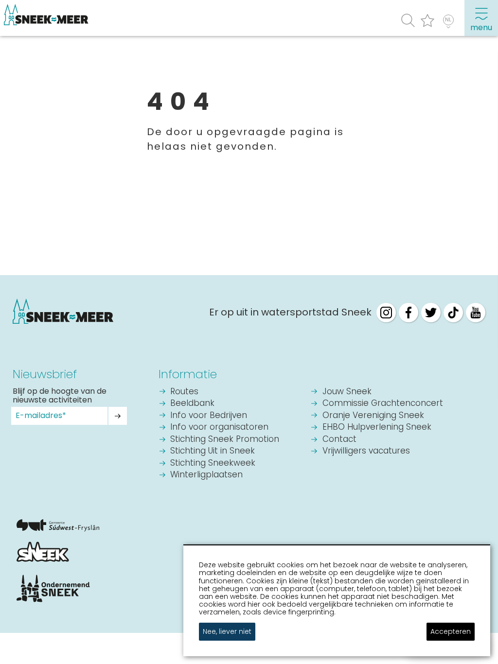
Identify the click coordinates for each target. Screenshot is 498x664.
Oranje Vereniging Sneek (373, 416)
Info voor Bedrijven (208, 416)
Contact (339, 440)
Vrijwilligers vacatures (366, 451)
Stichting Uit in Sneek (212, 451)
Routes (184, 392)
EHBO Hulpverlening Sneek (376, 427)
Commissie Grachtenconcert (382, 404)
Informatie (188, 374)
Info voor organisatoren (219, 427)
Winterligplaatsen (206, 475)
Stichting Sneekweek (212, 463)
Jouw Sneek (347, 392)
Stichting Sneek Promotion (224, 440)
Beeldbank (192, 404)
